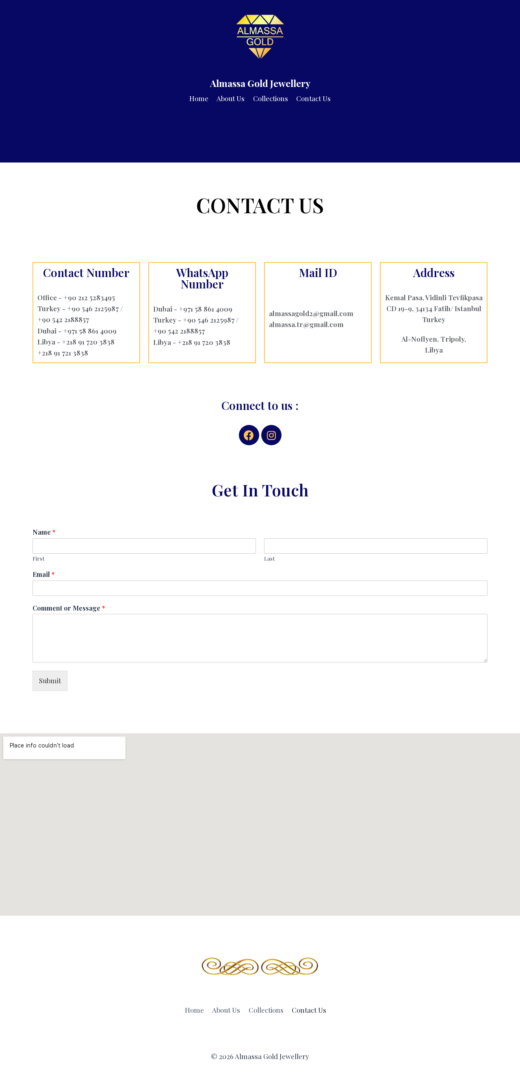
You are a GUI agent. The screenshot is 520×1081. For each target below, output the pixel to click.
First (38, 558)
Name (44, 532)
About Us (231, 98)
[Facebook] (249, 435)
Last (269, 558)
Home (198, 98)
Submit (50, 680)
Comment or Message (68, 608)
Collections (270, 98)
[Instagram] (271, 435)
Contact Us (313, 98)
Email (43, 574)
